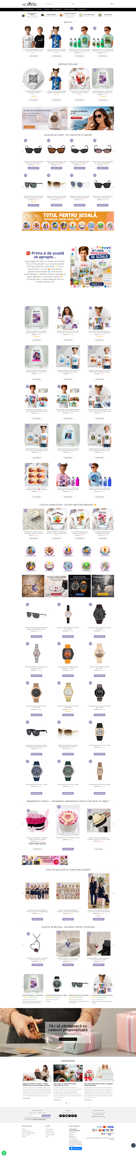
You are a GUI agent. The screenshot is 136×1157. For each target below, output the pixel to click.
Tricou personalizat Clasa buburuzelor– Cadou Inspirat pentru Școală (79, 91)
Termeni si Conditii (26, 1131)
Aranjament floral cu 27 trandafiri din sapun (68, 837)
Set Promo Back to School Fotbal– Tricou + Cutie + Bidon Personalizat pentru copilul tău (36, 410)
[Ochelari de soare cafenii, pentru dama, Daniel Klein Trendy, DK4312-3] (56, 149)
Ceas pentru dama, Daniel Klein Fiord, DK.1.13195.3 (37, 706)
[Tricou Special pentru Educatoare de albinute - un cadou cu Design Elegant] (56, 519)
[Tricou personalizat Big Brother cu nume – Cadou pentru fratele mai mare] (33, 37)
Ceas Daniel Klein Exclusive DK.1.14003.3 (56, 995)
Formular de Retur (50, 1134)
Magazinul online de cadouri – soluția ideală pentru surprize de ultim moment (36, 1084)
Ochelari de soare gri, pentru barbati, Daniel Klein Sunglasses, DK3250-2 (33, 197)
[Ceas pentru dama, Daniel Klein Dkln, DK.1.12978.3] (99, 653)
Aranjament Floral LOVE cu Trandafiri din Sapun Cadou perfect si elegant (37, 838)
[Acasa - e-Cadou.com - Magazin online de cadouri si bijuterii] (30, 4)
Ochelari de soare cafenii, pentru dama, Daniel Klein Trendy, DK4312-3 (56, 162)
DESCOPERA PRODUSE (68, 1039)
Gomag (112, 1139)
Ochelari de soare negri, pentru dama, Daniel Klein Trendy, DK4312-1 (33, 162)
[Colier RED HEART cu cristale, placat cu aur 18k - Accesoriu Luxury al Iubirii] (98, 944)
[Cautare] (73, 4)
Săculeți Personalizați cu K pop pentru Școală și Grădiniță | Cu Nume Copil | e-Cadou (102, 91)
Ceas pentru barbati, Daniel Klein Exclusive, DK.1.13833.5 (99, 628)
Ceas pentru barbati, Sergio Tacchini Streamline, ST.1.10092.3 (68, 667)
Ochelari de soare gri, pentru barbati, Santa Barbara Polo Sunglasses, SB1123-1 (36, 628)
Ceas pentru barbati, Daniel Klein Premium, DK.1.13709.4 (99, 706)
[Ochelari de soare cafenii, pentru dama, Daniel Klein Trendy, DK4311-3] (102, 149)
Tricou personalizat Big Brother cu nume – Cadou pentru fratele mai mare (33, 50)
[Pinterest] (63, 1115)
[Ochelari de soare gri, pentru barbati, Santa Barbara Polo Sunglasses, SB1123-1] (36, 614)
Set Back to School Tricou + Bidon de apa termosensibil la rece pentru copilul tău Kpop (68, 488)
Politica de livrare (26, 1134)
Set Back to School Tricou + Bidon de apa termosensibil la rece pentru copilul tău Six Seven (79, 50)
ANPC (47, 1136)
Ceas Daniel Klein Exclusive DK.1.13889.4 (36, 784)
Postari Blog (68, 1061)
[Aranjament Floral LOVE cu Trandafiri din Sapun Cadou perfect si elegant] (37, 820)
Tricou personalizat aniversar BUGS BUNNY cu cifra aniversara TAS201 (56, 50)
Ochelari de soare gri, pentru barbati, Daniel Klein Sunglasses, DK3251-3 (80, 197)
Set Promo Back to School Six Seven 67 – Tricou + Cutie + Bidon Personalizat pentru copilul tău (99, 331)
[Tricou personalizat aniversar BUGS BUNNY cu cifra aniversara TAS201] (56, 37)
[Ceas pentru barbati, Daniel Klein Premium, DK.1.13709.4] (99, 692)
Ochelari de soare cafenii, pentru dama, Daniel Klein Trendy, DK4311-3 (102, 162)
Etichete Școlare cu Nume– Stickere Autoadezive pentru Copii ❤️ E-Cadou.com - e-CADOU (36, 488)
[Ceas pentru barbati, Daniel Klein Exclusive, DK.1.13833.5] (99, 614)
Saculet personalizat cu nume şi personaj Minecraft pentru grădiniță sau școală (99, 449)
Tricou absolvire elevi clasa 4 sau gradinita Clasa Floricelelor (79, 532)
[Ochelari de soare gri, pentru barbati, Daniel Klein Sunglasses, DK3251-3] (79, 184)
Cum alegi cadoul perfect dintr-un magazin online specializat (98, 1084)
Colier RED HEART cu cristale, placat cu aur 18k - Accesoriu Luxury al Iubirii (98, 958)
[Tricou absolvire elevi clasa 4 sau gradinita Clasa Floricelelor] (79, 519)
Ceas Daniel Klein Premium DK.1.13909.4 (99, 745)
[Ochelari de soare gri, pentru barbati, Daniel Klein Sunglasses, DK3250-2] (33, 184)
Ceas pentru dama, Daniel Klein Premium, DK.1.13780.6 (68, 628)
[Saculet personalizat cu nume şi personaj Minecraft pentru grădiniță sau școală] (99, 435)
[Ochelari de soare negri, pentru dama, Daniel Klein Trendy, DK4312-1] (33, 149)
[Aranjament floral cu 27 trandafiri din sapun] (68, 820)
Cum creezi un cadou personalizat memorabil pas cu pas (64, 1084)
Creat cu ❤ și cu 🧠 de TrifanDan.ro (94, 1138)
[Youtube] (66, 1115)
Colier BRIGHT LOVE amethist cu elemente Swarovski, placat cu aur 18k (37, 958)
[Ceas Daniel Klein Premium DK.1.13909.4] (99, 732)
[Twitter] (69, 1115)
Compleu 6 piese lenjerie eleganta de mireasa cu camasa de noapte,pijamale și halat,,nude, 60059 (68, 910)
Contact (24, 1136)
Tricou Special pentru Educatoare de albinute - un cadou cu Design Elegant (57, 532)
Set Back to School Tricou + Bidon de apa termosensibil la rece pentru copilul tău (102, 50)
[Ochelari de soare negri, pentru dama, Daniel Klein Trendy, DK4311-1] (79, 149)
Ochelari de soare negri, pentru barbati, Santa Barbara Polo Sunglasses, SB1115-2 (36, 745)
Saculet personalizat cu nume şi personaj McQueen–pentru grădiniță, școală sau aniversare (99, 371)
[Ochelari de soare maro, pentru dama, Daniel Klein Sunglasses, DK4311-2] (56, 184)
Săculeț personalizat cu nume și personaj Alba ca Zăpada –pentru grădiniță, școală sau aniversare (36, 449)
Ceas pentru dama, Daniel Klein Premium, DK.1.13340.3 (68, 706)
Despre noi (24, 1129)
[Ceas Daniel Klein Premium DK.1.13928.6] (99, 771)
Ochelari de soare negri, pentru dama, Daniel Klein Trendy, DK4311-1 (79, 162)
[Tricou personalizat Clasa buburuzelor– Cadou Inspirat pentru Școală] (79, 79)
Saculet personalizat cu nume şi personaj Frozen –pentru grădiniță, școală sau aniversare (68, 371)
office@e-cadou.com (99, 1116)
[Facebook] (60, 1115)
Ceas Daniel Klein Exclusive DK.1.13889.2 (68, 784)
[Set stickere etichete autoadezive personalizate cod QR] (33, 79)
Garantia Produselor (50, 1133)
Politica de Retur (49, 1131)
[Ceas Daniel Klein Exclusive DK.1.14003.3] (56, 984)
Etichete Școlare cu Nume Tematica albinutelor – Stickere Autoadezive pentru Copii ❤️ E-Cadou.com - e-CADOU (33, 532)
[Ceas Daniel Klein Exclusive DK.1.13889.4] (36, 771)
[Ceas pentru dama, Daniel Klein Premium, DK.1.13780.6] (68, 614)
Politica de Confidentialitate (39, 1119)
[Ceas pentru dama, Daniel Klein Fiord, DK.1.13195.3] (36, 692)
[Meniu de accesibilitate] (133, 1145)
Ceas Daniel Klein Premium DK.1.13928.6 (99, 784)
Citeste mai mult (26, 1098)
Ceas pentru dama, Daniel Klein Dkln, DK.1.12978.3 (99, 667)
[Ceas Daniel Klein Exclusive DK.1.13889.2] (68, 771)
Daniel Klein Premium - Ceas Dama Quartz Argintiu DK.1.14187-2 (36, 667)
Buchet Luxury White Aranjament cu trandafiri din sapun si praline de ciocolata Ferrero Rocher (98, 838)
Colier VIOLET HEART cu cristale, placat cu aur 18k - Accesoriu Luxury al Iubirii (68, 958)
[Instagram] (75, 1115)
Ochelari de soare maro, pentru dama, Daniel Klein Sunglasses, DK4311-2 (56, 197)
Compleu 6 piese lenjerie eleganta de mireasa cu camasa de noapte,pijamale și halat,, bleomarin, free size (37, 910)
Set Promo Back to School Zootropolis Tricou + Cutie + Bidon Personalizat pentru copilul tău (99, 410)
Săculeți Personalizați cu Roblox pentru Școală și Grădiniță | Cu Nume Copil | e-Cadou (36, 371)
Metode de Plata (49, 1129)
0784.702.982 (100, 1114)
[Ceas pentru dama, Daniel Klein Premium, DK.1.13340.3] (68, 692)
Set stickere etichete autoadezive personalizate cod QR (33, 91)
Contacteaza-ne (76, 1148)
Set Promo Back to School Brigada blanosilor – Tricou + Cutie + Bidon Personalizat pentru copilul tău (68, 410)
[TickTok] (72, 1115)
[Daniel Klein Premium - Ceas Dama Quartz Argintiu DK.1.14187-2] (36, 653)
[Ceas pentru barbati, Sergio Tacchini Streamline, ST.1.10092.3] (68, 653)
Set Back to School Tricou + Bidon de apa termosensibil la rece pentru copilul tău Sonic (99, 488)
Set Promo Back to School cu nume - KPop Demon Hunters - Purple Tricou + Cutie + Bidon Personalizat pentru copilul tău (68, 331)
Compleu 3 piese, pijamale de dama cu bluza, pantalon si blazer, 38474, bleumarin (98, 910)
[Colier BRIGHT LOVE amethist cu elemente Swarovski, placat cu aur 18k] (37, 943)
